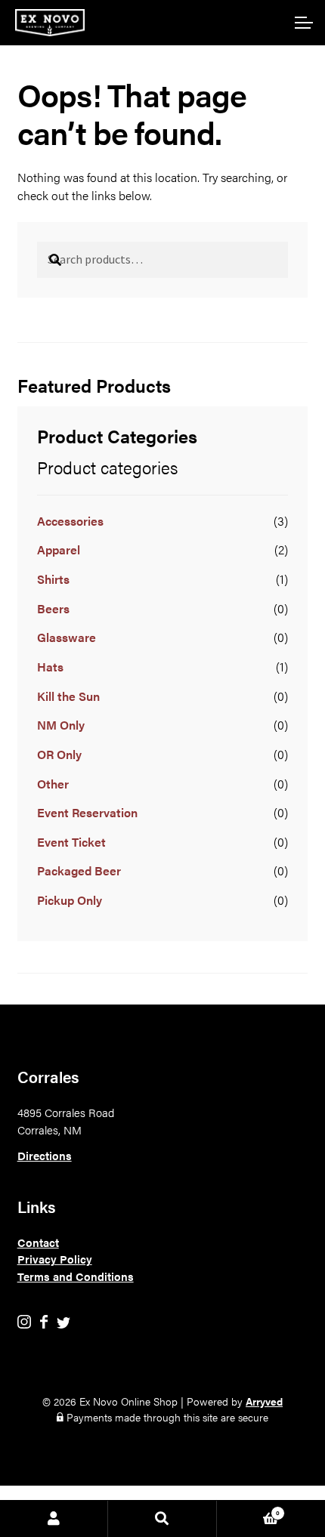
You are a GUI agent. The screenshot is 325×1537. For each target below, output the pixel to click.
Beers (53, 608)
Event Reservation (87, 812)
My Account (54, 1519)
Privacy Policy (54, 1259)
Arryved (264, 1401)
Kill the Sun (68, 696)
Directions (44, 1155)
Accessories (70, 520)
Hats (50, 666)
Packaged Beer (79, 870)
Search (162, 1519)
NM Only (61, 724)
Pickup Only (69, 900)
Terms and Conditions (75, 1276)
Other (53, 783)
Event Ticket (71, 841)
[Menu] (302, 22)
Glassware (66, 637)
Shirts (53, 579)
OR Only (59, 754)
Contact (38, 1242)
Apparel (58, 549)
